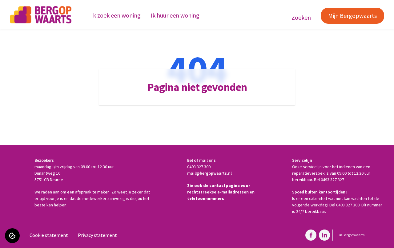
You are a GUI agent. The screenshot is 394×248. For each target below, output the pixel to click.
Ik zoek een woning (116, 15)
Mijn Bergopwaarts (352, 15)
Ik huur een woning (175, 15)
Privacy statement (97, 235)
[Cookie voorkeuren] (12, 235)
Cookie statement (49, 235)
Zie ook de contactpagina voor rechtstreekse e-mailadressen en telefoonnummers (221, 192)
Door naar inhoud (23, 9)
